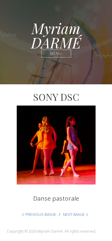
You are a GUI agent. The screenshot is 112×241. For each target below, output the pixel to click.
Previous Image (40, 214)
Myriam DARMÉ (56, 35)
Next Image (74, 214)
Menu (56, 53)
